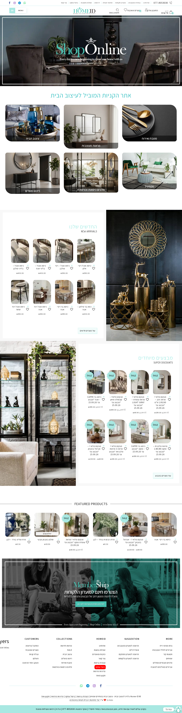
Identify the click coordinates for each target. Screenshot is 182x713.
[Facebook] (9, 3)
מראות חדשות (66, 645)
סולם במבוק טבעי (46, 539)
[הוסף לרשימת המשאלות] (28, 267)
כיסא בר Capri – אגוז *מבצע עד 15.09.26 (94, 400)
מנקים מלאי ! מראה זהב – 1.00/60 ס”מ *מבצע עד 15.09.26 (160, 402)
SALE (69, 650)
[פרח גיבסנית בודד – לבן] (105, 525)
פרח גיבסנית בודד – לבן (104, 539)
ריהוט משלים (66, 658)
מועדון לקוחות (120, 3)
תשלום (36, 658)
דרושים (97, 3)
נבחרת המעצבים (135, 3)
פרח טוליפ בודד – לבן (16, 539)
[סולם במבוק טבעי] (47, 525)
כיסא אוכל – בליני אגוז (40, 267)
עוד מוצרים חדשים (87, 330)
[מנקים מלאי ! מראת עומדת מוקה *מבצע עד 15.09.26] (76, 525)
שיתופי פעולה (108, 3)
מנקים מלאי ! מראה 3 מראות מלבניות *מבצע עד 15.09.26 (116, 450)
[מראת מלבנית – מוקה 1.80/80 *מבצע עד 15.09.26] (162, 431)
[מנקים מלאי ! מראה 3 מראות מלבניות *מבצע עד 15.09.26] (118, 431)
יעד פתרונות (94, 700)
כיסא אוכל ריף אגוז (40, 308)
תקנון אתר (45, 696)
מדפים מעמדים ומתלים (162, 662)
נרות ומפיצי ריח (166, 645)
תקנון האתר (101, 675)
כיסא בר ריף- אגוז (62, 308)
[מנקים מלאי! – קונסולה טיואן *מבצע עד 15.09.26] (118, 382)
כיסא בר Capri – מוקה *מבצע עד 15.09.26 (138, 449)
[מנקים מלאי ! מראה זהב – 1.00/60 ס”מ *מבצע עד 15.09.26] (162, 382)
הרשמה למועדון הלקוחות (128, 658)
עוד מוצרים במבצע (163, 475)
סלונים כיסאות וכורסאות (62, 667)
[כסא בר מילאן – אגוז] (86, 292)
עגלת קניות (34, 654)
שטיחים (169, 658)
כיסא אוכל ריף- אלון (84, 267)
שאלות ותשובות (86, 3)
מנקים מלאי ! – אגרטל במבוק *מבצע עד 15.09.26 (94, 450)
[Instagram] (14, 3)
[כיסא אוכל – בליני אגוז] (42, 251)
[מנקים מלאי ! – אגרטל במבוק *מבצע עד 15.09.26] (96, 431)
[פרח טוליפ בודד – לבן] (18, 525)
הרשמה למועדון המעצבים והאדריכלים (128, 647)
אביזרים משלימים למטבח (161, 667)
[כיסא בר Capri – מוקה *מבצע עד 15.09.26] (140, 431)
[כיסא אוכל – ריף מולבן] (64, 251)
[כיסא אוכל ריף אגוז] (42, 292)
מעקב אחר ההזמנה (30, 662)
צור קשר (64, 3)
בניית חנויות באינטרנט (79, 700)
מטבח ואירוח (66, 662)
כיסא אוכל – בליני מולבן (18, 267)
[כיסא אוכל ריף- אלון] (86, 251)
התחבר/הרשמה (32, 645)
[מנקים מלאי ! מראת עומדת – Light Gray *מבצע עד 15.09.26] (140, 382)
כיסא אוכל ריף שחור (18, 308)
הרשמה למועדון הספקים (129, 654)
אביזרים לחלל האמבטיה (162, 650)
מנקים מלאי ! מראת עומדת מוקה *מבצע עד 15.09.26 (74, 542)
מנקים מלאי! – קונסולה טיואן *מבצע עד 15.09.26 (116, 401)
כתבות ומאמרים (99, 654)
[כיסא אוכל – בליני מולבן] (20, 251)
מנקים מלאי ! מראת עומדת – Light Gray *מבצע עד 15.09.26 (138, 402)
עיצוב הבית (67, 654)
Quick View (25, 244)
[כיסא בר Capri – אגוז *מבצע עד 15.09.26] (96, 382)
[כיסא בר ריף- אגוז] (64, 292)
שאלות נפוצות (100, 650)
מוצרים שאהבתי (32, 650)
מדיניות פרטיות (99, 671)
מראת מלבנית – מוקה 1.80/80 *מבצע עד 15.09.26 (160, 450)
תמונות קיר (167, 654)
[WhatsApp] (24, 3)
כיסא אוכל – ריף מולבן (62, 267)
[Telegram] (19, 3)
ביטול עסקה (74, 3)
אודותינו (146, 3)
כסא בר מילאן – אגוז (84, 308)
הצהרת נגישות (100, 662)
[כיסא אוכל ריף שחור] (20, 292)
